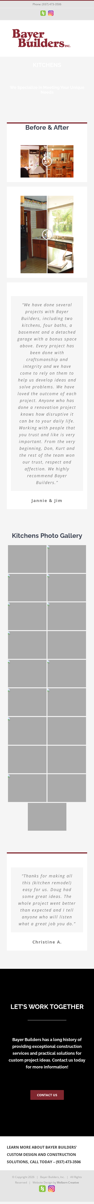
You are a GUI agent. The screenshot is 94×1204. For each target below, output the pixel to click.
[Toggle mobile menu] (85, 32)
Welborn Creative (68, 1182)
